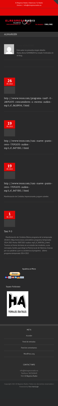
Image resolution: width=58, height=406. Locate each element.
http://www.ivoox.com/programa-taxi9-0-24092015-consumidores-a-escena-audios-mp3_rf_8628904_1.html (28, 102)
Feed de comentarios (29, 348)
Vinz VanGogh (33, 387)
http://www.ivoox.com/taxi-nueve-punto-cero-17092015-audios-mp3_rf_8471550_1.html (28, 144)
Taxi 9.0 (8, 231)
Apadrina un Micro (29, 269)
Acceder (29, 336)
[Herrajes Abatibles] (17, 303)
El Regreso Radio (31, 376)
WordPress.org (29, 354)
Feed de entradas (29, 342)
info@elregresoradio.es (32, 5)
